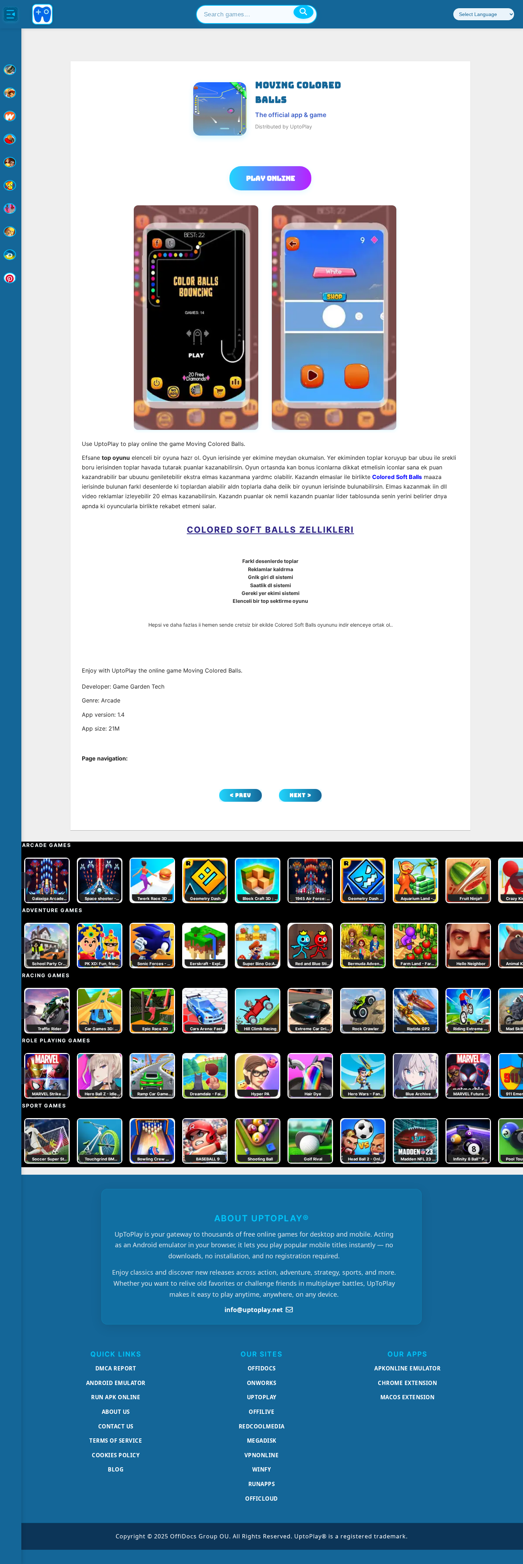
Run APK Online (115, 1397)
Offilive (261, 1411)
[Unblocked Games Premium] (10, 277)
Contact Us (115, 1426)
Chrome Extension (407, 1382)
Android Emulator (116, 1382)
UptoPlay (261, 1397)
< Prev (240, 795)
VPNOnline (261, 1455)
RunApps (261, 1483)
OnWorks (261, 1382)
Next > (300, 795)
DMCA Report (115, 1368)
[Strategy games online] (10, 231)
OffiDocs (262, 1368)
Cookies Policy (115, 1455)
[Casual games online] (10, 139)
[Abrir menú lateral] (11, 14)
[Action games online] (10, 69)
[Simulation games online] (10, 185)
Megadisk (261, 1440)
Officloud (261, 1498)
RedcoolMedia (262, 1426)
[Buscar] (303, 12)
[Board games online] (10, 116)
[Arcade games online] (10, 92)
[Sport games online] (10, 208)
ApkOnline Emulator (407, 1368)
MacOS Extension (407, 1397)
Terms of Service (115, 1440)
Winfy (261, 1469)
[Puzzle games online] (10, 162)
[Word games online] (10, 254)
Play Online (270, 178)
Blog (115, 1469)
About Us (116, 1411)
